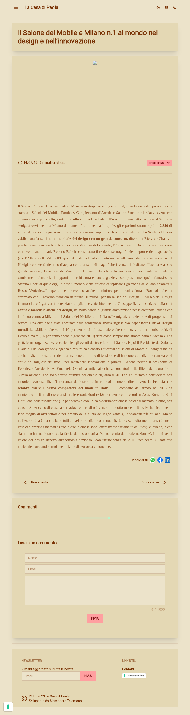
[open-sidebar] (16, 7)
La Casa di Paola (41, 7)
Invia (95, 618)
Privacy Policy (135, 675)
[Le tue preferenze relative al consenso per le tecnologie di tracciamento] (8, 706)
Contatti (128, 669)
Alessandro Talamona (66, 701)
